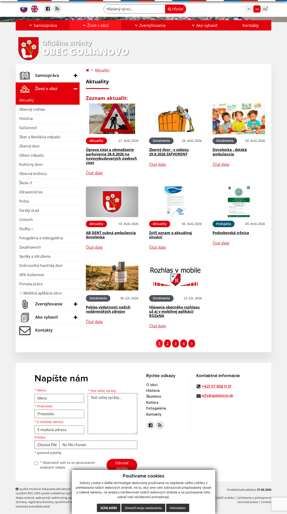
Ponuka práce (31, 283)
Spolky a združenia (34, 256)
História (26, 118)
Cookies (266, 502)
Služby (25, 228)
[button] (43, 25)
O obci (152, 385)
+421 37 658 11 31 (216, 387)
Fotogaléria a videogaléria (41, 237)
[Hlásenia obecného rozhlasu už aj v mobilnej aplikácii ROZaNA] (175, 276)
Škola (24, 182)
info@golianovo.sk (217, 396)
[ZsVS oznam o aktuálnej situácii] (175, 201)
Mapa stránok (25, 498)
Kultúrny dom (31, 164)
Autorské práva (247, 502)
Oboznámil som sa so (67, 464)
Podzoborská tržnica (231, 232)
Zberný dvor (29, 146)
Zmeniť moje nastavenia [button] (143, 508)
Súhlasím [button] (108, 508)
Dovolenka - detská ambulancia (230, 151)
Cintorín (26, 219)
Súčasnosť (28, 127)
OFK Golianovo (31, 274)
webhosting (59, 498)
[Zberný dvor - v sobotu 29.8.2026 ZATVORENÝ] (175, 119)
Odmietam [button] (178, 508)
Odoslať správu (121, 465)
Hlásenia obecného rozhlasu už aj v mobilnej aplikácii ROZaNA (174, 311)
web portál (43, 498)
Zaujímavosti (30, 247)
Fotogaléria (156, 408)
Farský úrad (29, 210)
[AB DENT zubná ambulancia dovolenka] (112, 201)
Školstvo (153, 397)
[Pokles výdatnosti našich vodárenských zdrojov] (112, 276)
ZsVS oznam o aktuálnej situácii (170, 235)
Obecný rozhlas (32, 109)
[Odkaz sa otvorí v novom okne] (47, 8)
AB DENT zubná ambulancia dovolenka (111, 235)
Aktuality (26, 100)
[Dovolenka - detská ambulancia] (239, 119)
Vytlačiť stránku (224, 498)
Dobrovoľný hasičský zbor (41, 265)
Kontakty (250, 25)
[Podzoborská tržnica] (239, 201)
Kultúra (152, 403)
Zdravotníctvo (31, 192)
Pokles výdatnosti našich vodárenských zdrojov (108, 309)
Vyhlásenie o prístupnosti (254, 498)
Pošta (24, 201)
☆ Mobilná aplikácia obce (40, 293)
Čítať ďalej (94, 173)
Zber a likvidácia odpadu (39, 136)
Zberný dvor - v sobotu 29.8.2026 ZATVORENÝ (169, 151)
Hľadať (177, 8)
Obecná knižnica (33, 173)
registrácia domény (40, 502)
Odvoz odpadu (31, 155)
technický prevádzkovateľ (33, 506)
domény (21, 502)
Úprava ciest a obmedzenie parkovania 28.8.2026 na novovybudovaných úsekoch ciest (111, 156)
